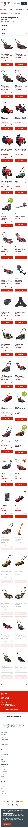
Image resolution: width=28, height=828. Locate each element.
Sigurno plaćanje (4, 751)
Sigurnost (3, 742)
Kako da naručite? (4, 739)
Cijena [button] (14, 21)
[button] (2, 5)
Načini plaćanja (4, 761)
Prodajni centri (4, 774)
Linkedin (3, 786)
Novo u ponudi (4, 771)
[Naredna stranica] (26, 684)
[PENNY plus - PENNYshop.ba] (7, 3)
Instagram (3, 791)
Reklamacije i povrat (5, 756)
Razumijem (6, 824)
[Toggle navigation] (2, 3)
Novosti (2, 776)
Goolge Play (3, 793)
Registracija (3, 737)
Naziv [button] (8, 21)
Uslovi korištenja (4, 744)
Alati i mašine (3, 9)
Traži (24, 3)
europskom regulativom (8, 813)
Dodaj (6, 64)
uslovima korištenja (6, 727)
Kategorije (3, 769)
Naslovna (6, 13)
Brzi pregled (7, 43)
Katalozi (2, 778)
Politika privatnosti (5, 746)
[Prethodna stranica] (1, 684)
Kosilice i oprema (9, 14)
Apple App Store (4, 796)
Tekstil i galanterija (19, 9)
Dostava (2, 759)
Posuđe (10, 9)
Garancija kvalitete (5, 754)
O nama (2, 766)
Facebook (3, 783)
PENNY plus (12, 13)
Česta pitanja (3, 734)
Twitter (2, 788)
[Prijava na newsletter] (23, 721)
